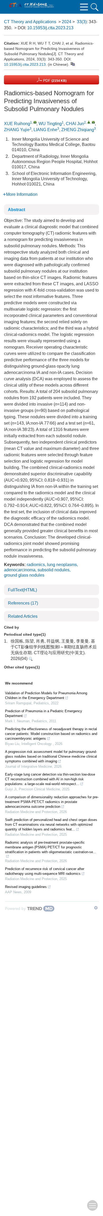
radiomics (36, 564)
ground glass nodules (24, 575)
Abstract (16, 209)
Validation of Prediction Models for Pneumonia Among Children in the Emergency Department (46, 695)
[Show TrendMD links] (96, 908)
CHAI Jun (75, 123)
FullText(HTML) (22, 590)
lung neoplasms (62, 564)
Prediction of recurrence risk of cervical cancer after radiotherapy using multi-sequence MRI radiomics (44, 871)
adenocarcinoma (19, 570)
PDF (54, 80)
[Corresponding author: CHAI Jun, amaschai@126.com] (88, 122)
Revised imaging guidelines (26, 887)
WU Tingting (50, 123)
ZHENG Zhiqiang (77, 129)
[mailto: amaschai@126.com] (93, 122)
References (23, 603)
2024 (66, 22)
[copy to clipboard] (72, 63)
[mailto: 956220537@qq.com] (35, 122)
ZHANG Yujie (17, 129)
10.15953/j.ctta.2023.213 (50, 28)
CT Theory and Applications (30, 22)
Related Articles (23, 616)
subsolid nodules (53, 570)
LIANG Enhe (45, 129)
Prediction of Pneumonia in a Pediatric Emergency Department (43, 713)
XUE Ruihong (17, 123)
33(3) (82, 22)
